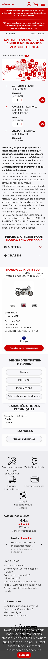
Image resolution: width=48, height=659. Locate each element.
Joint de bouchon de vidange (24, 396)
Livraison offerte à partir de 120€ (21, 581)
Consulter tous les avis (24, 531)
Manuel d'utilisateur (24, 439)
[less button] (14, 100)
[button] (24, 290)
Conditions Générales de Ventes (21, 606)
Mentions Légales (13, 612)
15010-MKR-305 (20, 113)
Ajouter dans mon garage (24, 348)
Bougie (24, 372)
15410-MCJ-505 (24, 388)
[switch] (27, 56)
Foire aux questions (14, 565)
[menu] (43, 4)
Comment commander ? (17, 575)
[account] (29, 4)
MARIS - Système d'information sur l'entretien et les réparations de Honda (22, 588)
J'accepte (24, 655)
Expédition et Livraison (16, 615)
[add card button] (42, 100)
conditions (29, 16)
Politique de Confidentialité (18, 609)
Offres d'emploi (12, 578)
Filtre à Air (24, 380)
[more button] (21, 100)
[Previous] (20, 34)
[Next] (27, 34)
